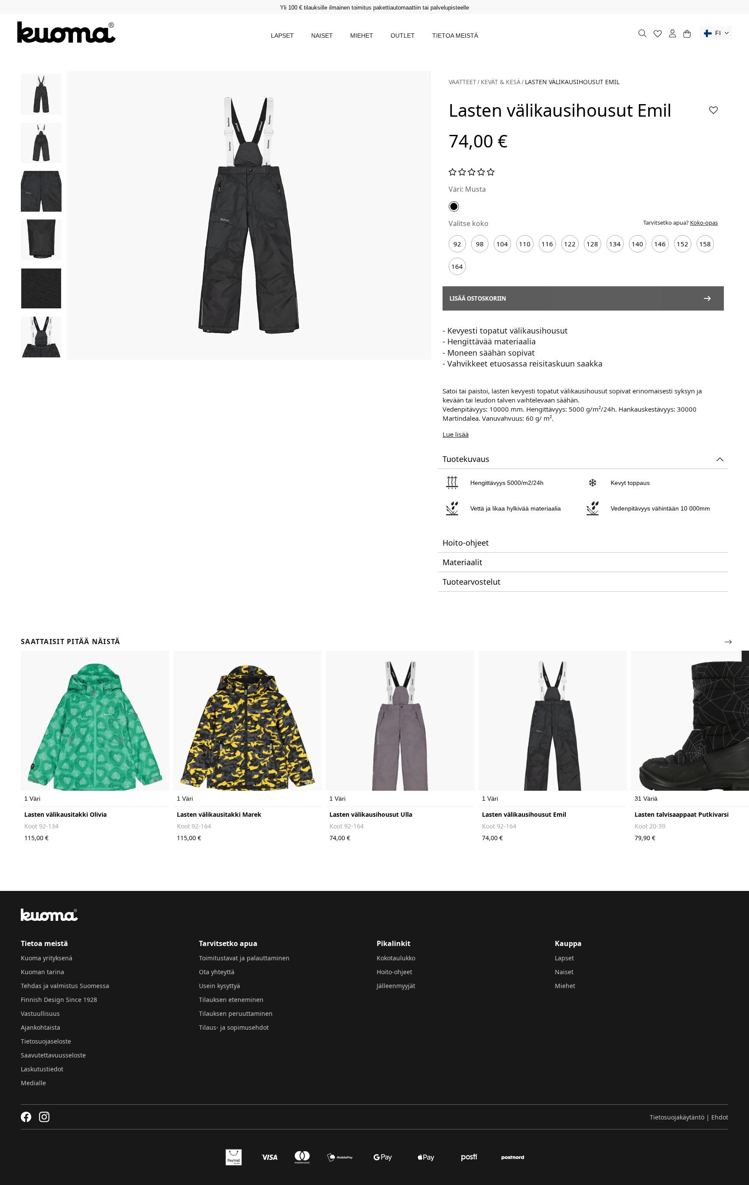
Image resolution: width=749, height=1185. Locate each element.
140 (637, 243)
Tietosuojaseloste (46, 1041)
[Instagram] (44, 1117)
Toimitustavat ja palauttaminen (244, 958)
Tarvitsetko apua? (680, 222)
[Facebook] (26, 1117)
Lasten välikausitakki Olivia (65, 814)
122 (570, 243)
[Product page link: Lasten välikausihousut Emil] (553, 729)
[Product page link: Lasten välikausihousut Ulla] (400, 729)
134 (615, 243)
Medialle (33, 1083)
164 (457, 266)
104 (502, 243)
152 (682, 243)
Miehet (361, 35)
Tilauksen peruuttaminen (236, 1013)
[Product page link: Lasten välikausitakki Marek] (247, 729)
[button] (716, 32)
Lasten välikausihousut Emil (524, 814)
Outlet (403, 35)
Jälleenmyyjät (396, 986)
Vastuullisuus (40, 1013)
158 (705, 243)
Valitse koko (468, 223)
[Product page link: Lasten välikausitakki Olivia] (95, 729)
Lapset (282, 35)
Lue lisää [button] (456, 434)
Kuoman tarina (42, 972)
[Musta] (454, 206)
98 (480, 243)
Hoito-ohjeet (394, 972)
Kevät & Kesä (501, 82)
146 (660, 243)
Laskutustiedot (42, 1069)
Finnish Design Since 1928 (59, 999)
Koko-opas (704, 222)
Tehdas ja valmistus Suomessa (65, 986)
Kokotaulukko (396, 958)
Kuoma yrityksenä (46, 958)
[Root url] (66, 32)
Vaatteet (462, 82)
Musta (475, 189)
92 (457, 243)
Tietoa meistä (455, 35)
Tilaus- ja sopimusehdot (234, 1027)
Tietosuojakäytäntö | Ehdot (689, 1117)
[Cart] (686, 33)
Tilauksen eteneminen (231, 999)
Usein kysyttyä (219, 986)
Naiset (322, 35)
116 (547, 243)
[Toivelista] (658, 33)
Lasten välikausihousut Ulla (370, 814)
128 (592, 243)
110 (525, 243)
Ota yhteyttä (216, 972)
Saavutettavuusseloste (53, 1055)
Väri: (456, 189)
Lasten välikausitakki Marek (219, 814)
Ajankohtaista (40, 1027)
